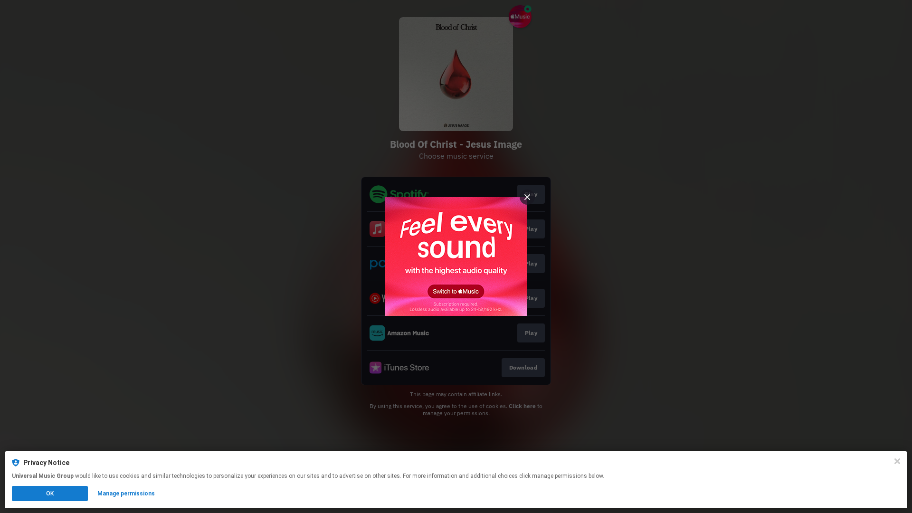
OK (50, 493)
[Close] (897, 461)
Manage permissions (126, 493)
